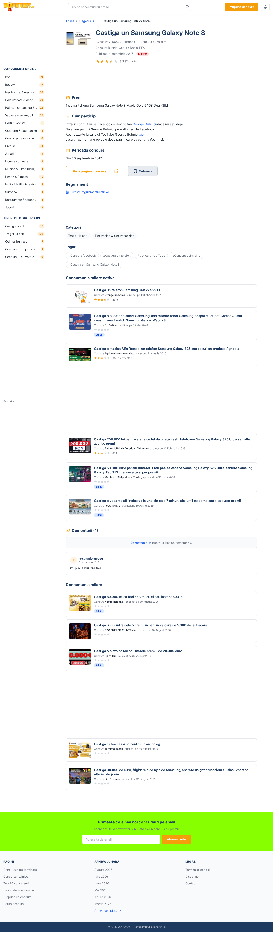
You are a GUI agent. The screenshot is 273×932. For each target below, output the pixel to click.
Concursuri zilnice (15, 876)
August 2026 (103, 869)
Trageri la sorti (88, 21)
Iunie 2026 (101, 883)
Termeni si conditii (197, 869)
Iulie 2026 (101, 876)
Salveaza (145, 171)
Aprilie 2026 (102, 897)
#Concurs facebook (82, 255)
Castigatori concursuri (18, 890)
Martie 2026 (102, 904)
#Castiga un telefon (117, 255)
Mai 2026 (100, 890)
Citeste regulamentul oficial (90, 192)
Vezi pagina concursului (92, 171)
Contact (190, 883)
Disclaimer (192, 876)
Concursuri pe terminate (20, 869)
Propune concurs (241, 7)
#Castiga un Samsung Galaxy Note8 (93, 264)
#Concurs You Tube (151, 255)
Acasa (70, 21)
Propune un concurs (17, 897)
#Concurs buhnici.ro (186, 255)
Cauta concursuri (15, 904)
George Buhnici (144, 124)
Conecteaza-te (141, 542)
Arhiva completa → (107, 910)
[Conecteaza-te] (265, 7)
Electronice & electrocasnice (114, 235)
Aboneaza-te (176, 839)
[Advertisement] (24, 40)
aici (141, 134)
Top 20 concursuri (16, 883)
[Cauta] (187, 7)
